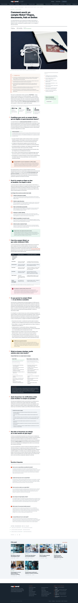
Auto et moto (31, 590)
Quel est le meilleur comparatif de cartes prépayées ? (45, 556)
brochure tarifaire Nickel (35, 248)
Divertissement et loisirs (44, 587)
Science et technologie (32, 587)
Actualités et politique (44, 595)
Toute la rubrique (64, 542)
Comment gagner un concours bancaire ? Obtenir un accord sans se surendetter (16, 573)
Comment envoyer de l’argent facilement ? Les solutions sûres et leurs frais (58, 556)
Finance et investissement (16, 9)
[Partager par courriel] (19, 535)
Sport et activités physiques (45, 594)
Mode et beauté (43, 590)
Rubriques (52, 1)
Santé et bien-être (31, 595)
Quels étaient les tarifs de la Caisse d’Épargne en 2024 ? (15, 556)
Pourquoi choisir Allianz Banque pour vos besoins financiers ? (30, 556)
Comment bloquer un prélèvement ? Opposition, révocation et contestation (31, 573)
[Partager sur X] (17, 535)
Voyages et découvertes (44, 591)
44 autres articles (48, 101)
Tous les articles (58, 1)
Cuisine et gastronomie (32, 591)
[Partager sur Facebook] (15, 535)
